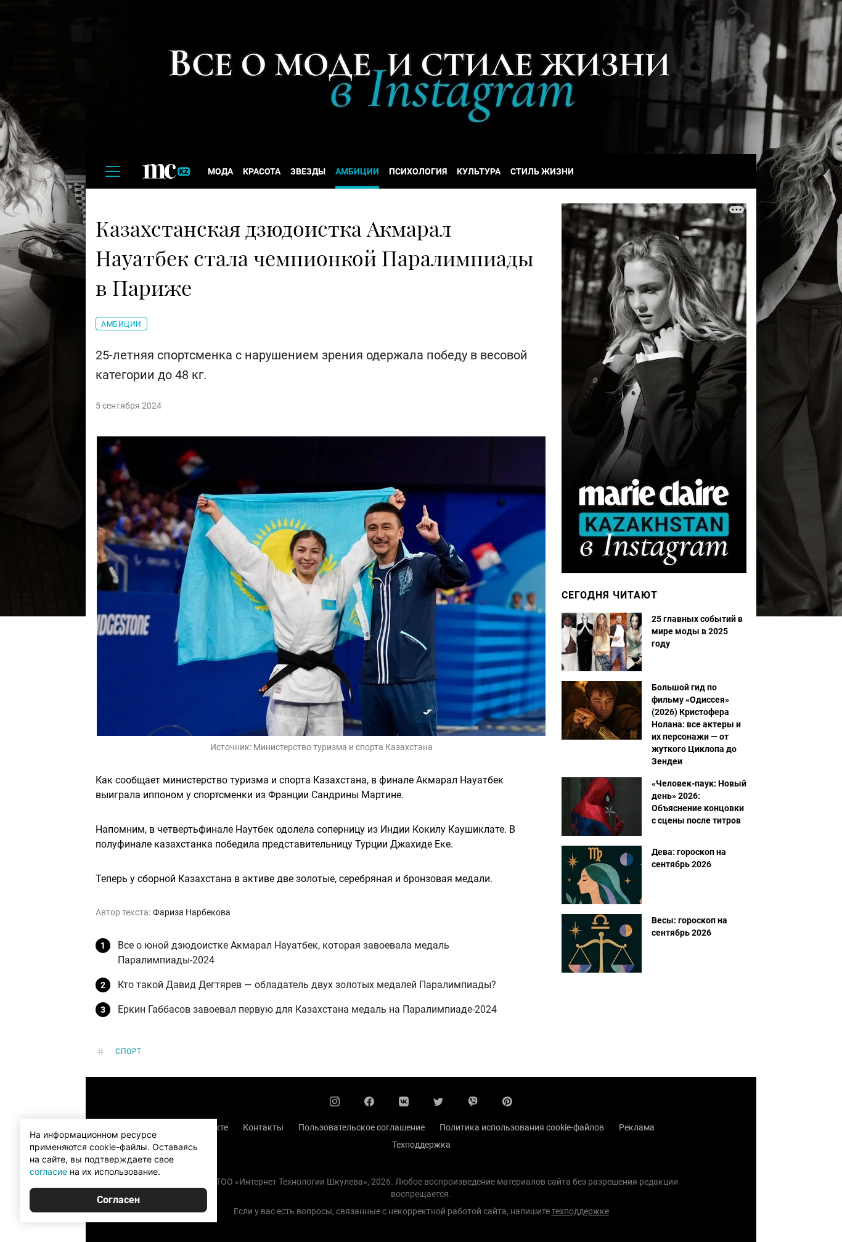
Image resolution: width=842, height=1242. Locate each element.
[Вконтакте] (404, 1101)
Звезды (307, 171)
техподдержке (580, 1211)
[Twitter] (438, 1101)
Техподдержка (421, 1145)
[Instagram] (335, 1101)
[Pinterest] (507, 1101)
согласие (48, 1171)
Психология (418, 171)
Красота (261, 171)
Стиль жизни (542, 171)
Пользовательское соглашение (361, 1127)
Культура (479, 171)
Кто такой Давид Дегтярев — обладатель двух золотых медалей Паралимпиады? (307, 985)
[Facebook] (369, 1101)
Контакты (263, 1127)
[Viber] (473, 1101)
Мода (220, 171)
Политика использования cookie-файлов (521, 1127)
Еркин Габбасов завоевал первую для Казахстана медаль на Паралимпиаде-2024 (307, 1009)
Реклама (637, 1127)
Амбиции (357, 171)
